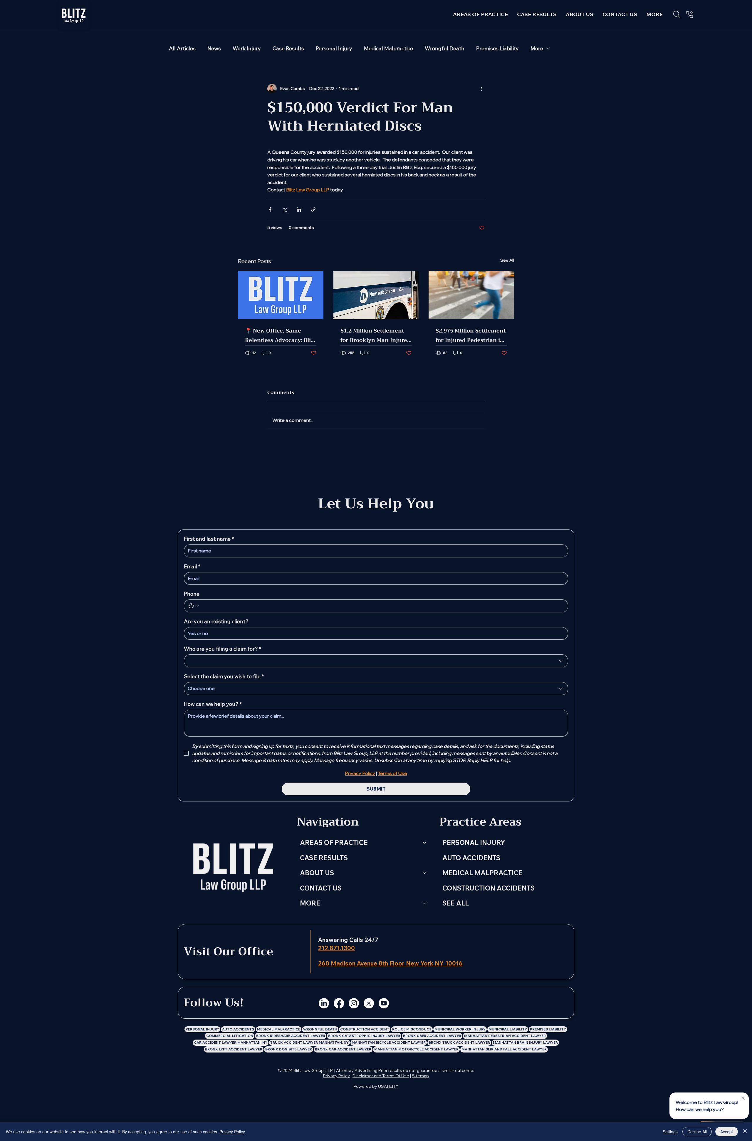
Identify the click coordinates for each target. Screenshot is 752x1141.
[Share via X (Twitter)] (284, 209)
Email (192, 566)
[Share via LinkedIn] (299, 209)
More (537, 48)
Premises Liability (497, 48)
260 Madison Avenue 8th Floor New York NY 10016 (390, 963)
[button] (654, 14)
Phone (191, 594)
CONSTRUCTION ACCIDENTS (488, 888)
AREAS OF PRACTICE (334, 842)
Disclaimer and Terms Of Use (380, 1075)
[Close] (744, 1131)
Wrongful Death (444, 48)
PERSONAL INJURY (473, 842)
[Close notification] (743, 1098)
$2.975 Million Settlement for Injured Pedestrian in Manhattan (471, 335)
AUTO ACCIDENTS (471, 857)
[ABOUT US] (424, 873)
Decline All (697, 1132)
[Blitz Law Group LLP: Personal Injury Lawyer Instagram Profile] (354, 1003)
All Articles (182, 48)
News (214, 48)
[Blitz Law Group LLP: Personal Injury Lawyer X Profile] (369, 1003)
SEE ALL (455, 903)
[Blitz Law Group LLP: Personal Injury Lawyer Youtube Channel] (384, 1003)
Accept (726, 1132)
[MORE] (424, 903)
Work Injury (247, 48)
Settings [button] (670, 1132)
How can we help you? (213, 704)
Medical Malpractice (388, 48)
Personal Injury (334, 48)
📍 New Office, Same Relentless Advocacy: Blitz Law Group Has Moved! (280, 335)
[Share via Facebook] (270, 209)
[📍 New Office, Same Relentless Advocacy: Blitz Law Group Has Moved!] (280, 295)
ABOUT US (317, 872)
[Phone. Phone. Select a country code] (193, 605)
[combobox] (376, 660)
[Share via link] (313, 209)
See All (507, 260)
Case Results (288, 48)
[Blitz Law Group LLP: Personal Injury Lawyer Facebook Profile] (339, 1003)
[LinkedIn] (324, 1003)
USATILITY (388, 1086)
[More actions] (481, 88)
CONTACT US (321, 888)
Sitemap (420, 1075)
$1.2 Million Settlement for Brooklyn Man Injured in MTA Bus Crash (375, 335)
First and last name (209, 539)
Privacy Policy (336, 1075)
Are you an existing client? (216, 621)
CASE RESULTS (324, 857)
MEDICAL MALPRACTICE (482, 872)
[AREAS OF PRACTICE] (424, 842)
